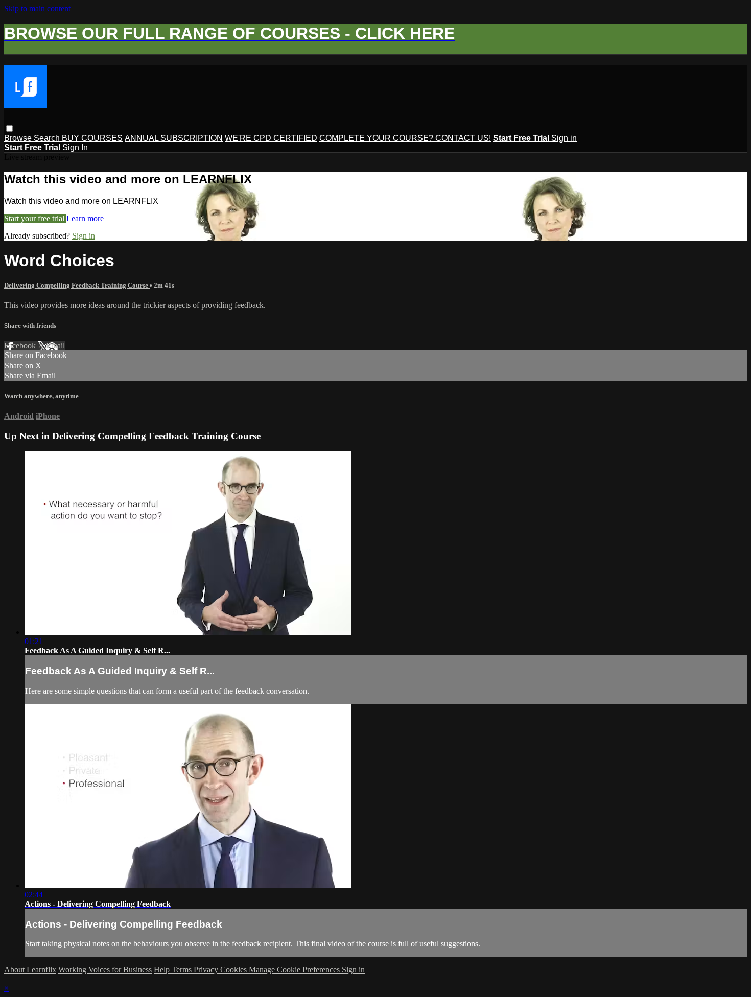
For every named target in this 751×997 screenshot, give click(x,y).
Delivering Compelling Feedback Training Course (77, 285)
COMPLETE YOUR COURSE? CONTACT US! (405, 138)
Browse (19, 138)
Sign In (75, 147)
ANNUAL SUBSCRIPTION (174, 138)
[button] (9, 128)
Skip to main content (37, 8)
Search (48, 138)
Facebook (21, 345)
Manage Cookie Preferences (295, 969)
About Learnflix (30, 969)
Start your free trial (35, 218)
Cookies (234, 969)
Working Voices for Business (105, 969)
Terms (183, 969)
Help (163, 969)
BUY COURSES (92, 138)
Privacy (207, 969)
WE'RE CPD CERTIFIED (271, 138)
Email (55, 345)
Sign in (564, 138)
